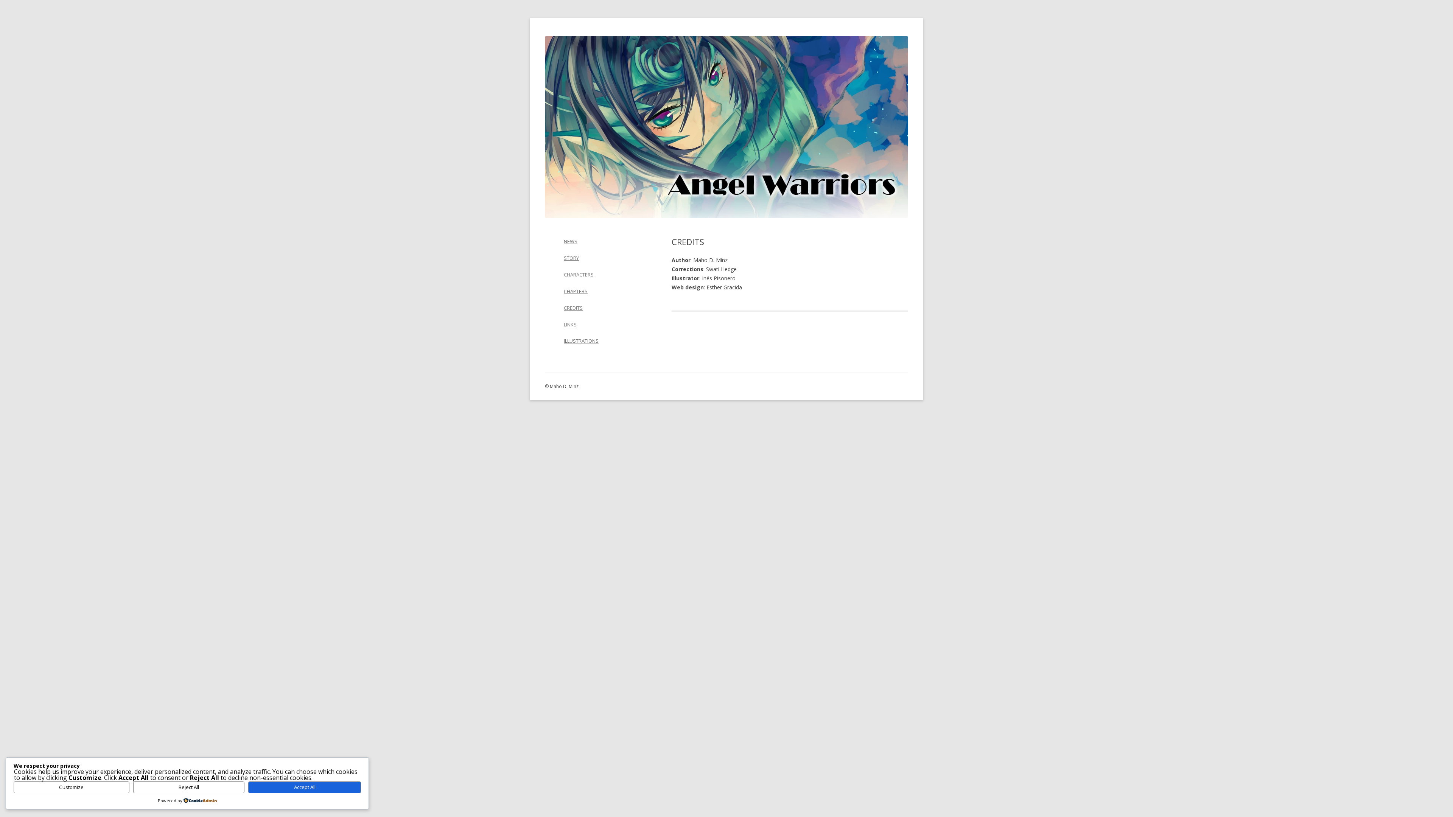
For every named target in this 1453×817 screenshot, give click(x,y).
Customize (71, 787)
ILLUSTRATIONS (581, 340)
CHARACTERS (579, 274)
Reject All (189, 787)
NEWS (570, 241)
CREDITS (573, 307)
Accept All (305, 787)
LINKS (570, 324)
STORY (571, 258)
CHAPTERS (576, 291)
